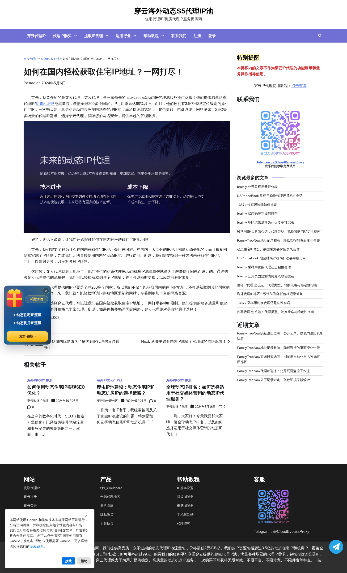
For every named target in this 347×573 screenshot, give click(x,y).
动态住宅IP (284, 548)
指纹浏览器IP (308, 554)
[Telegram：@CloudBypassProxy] (336, 547)
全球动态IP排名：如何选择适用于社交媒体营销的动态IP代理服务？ (195, 393)
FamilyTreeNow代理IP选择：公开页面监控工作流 (273, 371)
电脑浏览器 (185, 506)
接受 (68, 561)
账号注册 (30, 497)
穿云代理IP (36, 36)
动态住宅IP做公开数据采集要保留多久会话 (268, 249)
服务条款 (107, 506)
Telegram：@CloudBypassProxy (280, 162)
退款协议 (107, 523)
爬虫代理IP (223, 554)
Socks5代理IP (97, 554)
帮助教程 (151, 36)
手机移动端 (185, 515)
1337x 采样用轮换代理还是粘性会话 (263, 303)
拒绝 (84, 561)
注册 (197, 36)
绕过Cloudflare (111, 488)
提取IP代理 (93, 36)
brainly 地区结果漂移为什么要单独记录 (265, 222)
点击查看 (299, 86)
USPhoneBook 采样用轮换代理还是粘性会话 (270, 196)
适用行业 (123, 36)
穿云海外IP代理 (38, 401)
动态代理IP (161, 548)
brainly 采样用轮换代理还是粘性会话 (264, 267)
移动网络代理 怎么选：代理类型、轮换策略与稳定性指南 (279, 231)
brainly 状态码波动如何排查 (257, 214)
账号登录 (30, 506)
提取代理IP (32, 488)
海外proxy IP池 (50, 59)
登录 (212, 36)
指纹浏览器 (185, 497)
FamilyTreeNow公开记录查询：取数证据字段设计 (273, 380)
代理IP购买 (62, 36)
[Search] (319, 35)
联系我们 (178, 36)
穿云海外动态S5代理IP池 (173, 11)
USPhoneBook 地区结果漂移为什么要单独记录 (271, 258)
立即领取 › (27, 336)
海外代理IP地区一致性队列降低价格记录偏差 (270, 294)
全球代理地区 (110, 497)
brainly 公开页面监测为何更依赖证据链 (265, 276)
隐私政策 (107, 515)
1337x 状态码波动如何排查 (257, 205)
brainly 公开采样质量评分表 (257, 187)
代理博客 (183, 523)
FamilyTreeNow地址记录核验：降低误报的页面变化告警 (278, 240)
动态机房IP (45, 104)
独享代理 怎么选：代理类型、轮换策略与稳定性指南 (275, 312)
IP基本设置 (185, 488)
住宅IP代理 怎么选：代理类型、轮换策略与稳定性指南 (277, 285)
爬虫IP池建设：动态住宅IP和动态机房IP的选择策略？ (126, 390)
